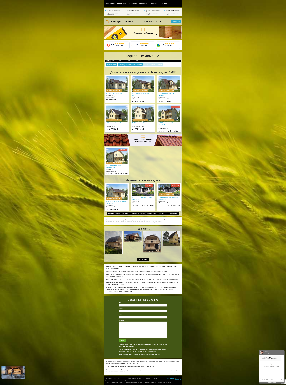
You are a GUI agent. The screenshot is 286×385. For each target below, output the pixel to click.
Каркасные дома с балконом (138, 213)
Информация (154, 3)
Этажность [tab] (123, 61)
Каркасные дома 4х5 (151, 213)
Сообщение (121, 320)
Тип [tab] (109, 61)
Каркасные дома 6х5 (162, 213)
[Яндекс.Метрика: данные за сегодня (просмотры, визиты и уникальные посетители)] (178, 379)
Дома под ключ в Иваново (121, 21)
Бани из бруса (133, 3)
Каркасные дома (121, 3)
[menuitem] (110, 3)
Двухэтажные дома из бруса (114, 213)
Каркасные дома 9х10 (173, 213)
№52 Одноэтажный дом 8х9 (114, 93)
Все (138, 61)
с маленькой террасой (111, 64)
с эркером (139, 64)
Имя (120, 302)
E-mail (120, 314)
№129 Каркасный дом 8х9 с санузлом (116, 123)
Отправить (122, 340)
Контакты (164, 3)
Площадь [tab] (131, 61)
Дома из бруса (110, 3)
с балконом (121, 64)
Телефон (121, 308)
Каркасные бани (143, 3)
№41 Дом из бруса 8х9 (138, 123)
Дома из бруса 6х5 (126, 213)
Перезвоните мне (176, 21)
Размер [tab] (115, 61)
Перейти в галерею (143, 259)
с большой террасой (130, 64)
